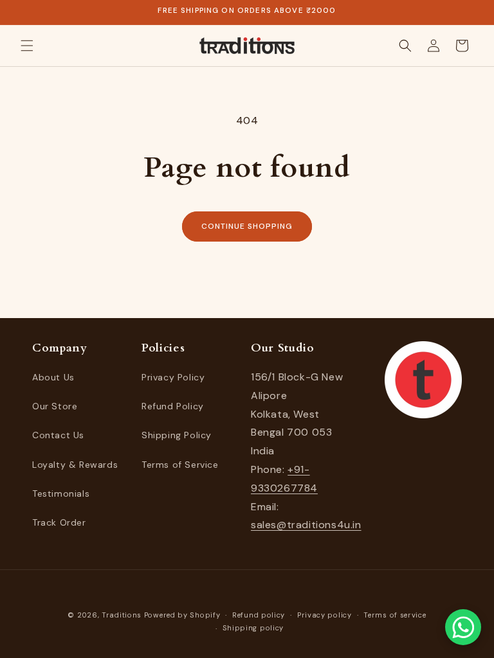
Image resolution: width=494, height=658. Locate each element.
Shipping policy (253, 627)
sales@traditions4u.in (306, 524)
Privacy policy (324, 614)
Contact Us (58, 435)
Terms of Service (180, 464)
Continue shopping (246, 226)
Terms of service (394, 614)
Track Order (59, 522)
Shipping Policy (177, 435)
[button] (27, 45)
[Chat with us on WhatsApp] (463, 627)
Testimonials (60, 493)
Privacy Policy (173, 377)
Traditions (122, 614)
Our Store (54, 406)
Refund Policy (173, 406)
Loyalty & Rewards (75, 464)
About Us (53, 377)
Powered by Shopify (182, 614)
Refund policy (258, 614)
